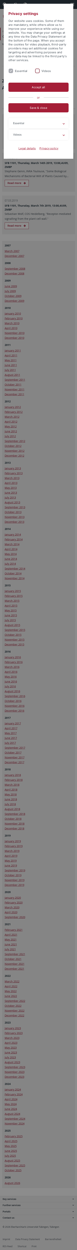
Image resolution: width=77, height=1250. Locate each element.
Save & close (38, 108)
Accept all (38, 87)
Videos (46, 71)
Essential (21, 71)
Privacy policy (48, 148)
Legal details (27, 148)
